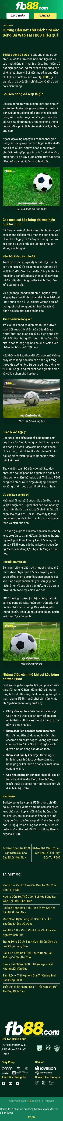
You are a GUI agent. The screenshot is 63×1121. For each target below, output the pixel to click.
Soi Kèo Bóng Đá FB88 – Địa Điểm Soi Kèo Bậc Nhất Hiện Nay (17, 853)
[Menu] (5, 6)
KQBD (31, 1117)
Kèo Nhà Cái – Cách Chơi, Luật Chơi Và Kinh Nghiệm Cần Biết (30, 933)
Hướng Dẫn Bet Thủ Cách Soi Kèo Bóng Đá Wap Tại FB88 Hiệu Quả (29, 899)
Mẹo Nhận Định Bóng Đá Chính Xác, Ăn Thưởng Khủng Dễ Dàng (27, 921)
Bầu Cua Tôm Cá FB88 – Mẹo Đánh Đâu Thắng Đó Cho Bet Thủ (27, 955)
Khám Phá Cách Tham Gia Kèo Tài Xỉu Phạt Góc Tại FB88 (46, 853)
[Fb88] (31, 6)
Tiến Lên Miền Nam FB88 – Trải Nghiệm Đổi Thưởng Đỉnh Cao (30, 989)
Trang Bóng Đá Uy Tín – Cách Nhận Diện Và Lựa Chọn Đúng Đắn (30, 944)
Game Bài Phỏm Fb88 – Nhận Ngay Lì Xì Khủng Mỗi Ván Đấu (28, 967)
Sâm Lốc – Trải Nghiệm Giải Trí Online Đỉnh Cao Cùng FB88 (30, 978)
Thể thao (8, 25)
